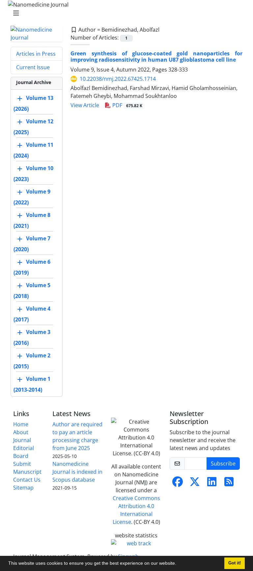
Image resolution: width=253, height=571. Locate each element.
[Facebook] (177, 483)
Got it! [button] (234, 563)
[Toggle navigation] (124, 13)
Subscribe (223, 463)
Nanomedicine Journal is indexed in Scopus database (77, 471)
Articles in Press (36, 53)
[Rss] (229, 483)
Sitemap (23, 487)
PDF (126, 105)
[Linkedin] (212, 483)
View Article (84, 105)
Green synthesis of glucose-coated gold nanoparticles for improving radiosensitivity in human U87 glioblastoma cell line (156, 56)
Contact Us (27, 479)
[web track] (136, 543)
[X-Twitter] (195, 483)
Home (20, 424)
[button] (179, 564)
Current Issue (33, 67)
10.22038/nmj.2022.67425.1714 (118, 78)
